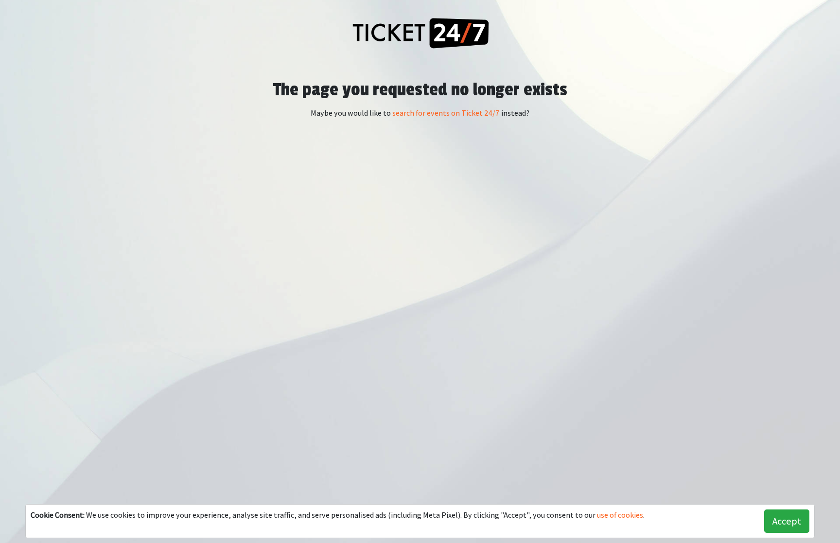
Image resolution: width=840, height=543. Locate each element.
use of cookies (620, 515)
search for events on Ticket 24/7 (446, 113)
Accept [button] (786, 521)
